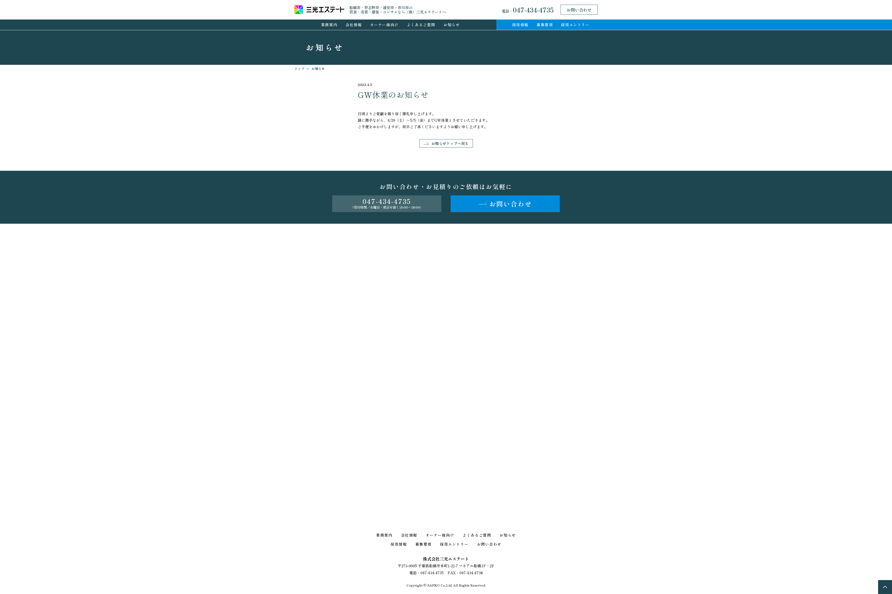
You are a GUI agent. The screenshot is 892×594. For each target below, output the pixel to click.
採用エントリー (575, 24)
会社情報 (353, 24)
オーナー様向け (384, 24)
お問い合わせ (579, 10)
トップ (299, 68)
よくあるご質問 (421, 24)
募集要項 (545, 24)
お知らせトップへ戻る (450, 143)
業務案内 (329, 24)
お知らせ (451, 24)
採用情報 (520, 24)
